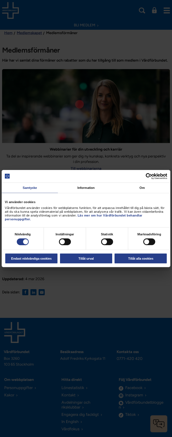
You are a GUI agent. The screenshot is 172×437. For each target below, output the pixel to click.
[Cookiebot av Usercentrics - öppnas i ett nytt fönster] (148, 176)
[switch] (65, 241)
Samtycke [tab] (30, 187)
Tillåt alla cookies (140, 258)
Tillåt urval (86, 258)
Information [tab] (86, 187)
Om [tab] (142, 187)
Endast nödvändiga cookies (31, 258)
